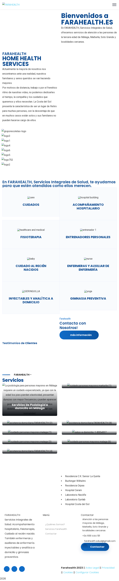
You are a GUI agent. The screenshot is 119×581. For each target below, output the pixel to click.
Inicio (49, 519)
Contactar (51, 533)
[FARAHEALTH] (11, 4)
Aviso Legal (92, 568)
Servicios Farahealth (56, 529)
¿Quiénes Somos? (55, 524)
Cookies (68, 572)
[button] (59, 169)
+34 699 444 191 (91, 535)
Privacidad (108, 568)
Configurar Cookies (87, 572)
